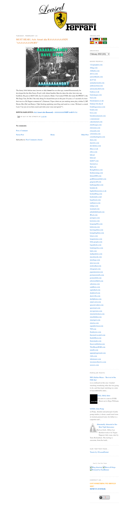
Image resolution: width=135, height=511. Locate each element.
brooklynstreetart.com (98, 116)
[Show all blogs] (109, 467)
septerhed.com (95, 290)
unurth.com (94, 350)
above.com (94, 73)
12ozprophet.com (96, 64)
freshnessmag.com (96, 173)
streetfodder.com (96, 317)
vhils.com (93, 356)
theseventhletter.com (97, 344)
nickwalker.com (95, 266)
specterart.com (95, 308)
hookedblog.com (96, 194)
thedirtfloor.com (95, 338)
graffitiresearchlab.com (98, 179)
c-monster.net (94, 119)
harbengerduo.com (96, 185)
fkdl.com (93, 167)
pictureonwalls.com (97, 275)
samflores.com (95, 287)
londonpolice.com (96, 248)
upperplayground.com (98, 353)
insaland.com (94, 209)
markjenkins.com (96, 254)
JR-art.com (93, 215)
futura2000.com (95, 176)
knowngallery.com (96, 230)
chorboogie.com (96, 125)
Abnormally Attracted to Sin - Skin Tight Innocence (107, 425)
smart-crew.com (95, 302)
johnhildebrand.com (97, 212)
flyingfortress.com (96, 170)
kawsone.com (95, 221)
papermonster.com (96, 272)
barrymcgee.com (96, 95)
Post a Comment (22, 130)
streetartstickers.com (97, 314)
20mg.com (93, 68)
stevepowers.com (96, 311)
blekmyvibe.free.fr (96, 104)
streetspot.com (95, 320)
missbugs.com (95, 260)
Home (52, 134)
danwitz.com (94, 143)
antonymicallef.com (97, 88)
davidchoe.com (95, 146)
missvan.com (94, 263)
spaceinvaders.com (96, 305)
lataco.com (94, 236)
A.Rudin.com (94, 71)
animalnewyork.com (97, 83)
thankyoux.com (95, 332)
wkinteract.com (95, 359)
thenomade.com (95, 341)
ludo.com (93, 251)
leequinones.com (96, 239)
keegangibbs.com (96, 224)
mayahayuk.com (96, 257)
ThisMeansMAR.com (97, 347)
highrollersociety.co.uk (98, 191)
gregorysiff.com (95, 182)
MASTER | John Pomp (96, 409)
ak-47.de (93, 80)
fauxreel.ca (94, 164)
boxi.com (93, 113)
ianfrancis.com (95, 203)
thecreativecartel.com (97, 335)
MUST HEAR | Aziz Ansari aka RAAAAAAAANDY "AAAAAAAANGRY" (42, 41)
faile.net (93, 158)
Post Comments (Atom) (34, 139)
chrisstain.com (95, 128)
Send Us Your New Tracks (100, 463)
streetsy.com (94, 323)
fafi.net (92, 155)
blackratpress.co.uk (97, 101)
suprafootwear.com (96, 326)
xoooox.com (94, 365)
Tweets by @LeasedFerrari (99, 452)
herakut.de (93, 188)
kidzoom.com (95, 227)
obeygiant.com (95, 269)
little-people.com (96, 242)
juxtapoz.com (95, 218)
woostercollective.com (98, 362)
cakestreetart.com (96, 121)
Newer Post (20, 134)
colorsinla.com (95, 134)
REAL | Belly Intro (103, 395)
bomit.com (94, 109)
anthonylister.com (96, 85)
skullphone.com (95, 299)
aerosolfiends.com (96, 76)
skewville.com (95, 296)
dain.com (93, 140)
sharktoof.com (95, 293)
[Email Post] (18, 116)
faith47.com (94, 161)
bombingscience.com (97, 107)
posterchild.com (95, 278)
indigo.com (94, 206)
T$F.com (93, 329)
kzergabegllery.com (97, 233)
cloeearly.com (95, 131)
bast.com (93, 97)
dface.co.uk (94, 149)
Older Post (85, 134)
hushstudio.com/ (96, 197)
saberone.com (95, 284)
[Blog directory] (96, 467)
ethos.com (93, 152)
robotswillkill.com (96, 281)
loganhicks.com (95, 245)
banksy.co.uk (94, 92)
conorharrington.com (97, 137)
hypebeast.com (95, 200)
